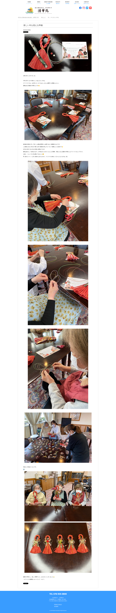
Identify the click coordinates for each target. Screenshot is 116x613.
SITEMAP (56, 606)
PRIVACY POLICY (58, 604)
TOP (29, 17)
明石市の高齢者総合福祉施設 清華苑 (38, 11)
